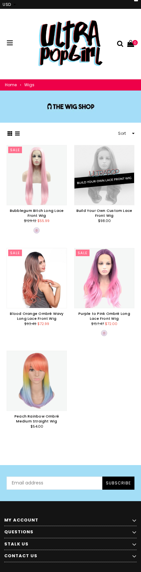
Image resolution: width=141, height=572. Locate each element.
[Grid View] (10, 133)
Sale (15, 150)
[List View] (17, 133)
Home (11, 85)
